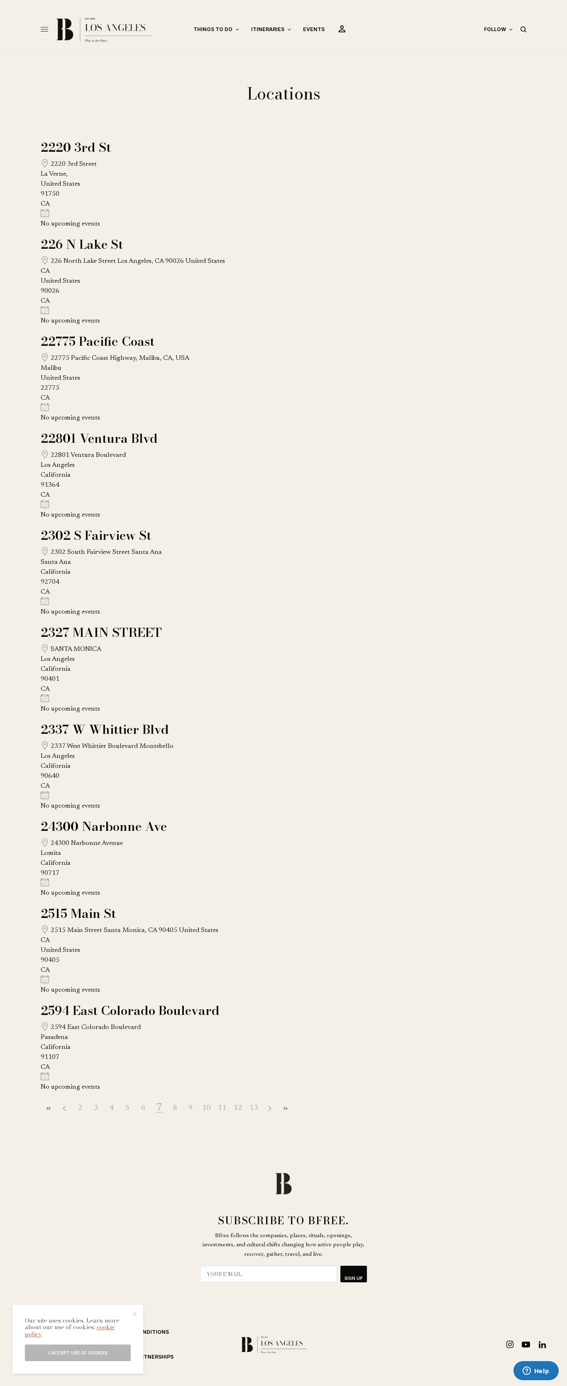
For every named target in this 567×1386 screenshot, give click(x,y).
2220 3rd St (76, 147)
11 (222, 1108)
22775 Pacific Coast (97, 341)
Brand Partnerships (144, 1357)
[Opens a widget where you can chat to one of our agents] (536, 1371)
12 (238, 1108)
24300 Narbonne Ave (104, 826)
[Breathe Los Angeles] (117, 29)
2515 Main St (78, 913)
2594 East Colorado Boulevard (130, 1010)
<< (48, 1108)
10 (206, 1108)
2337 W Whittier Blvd (105, 729)
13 (253, 1108)
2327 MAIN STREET (101, 632)
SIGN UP (354, 1278)
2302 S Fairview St (96, 535)
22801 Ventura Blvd (99, 438)
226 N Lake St (82, 244)
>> (285, 1108)
